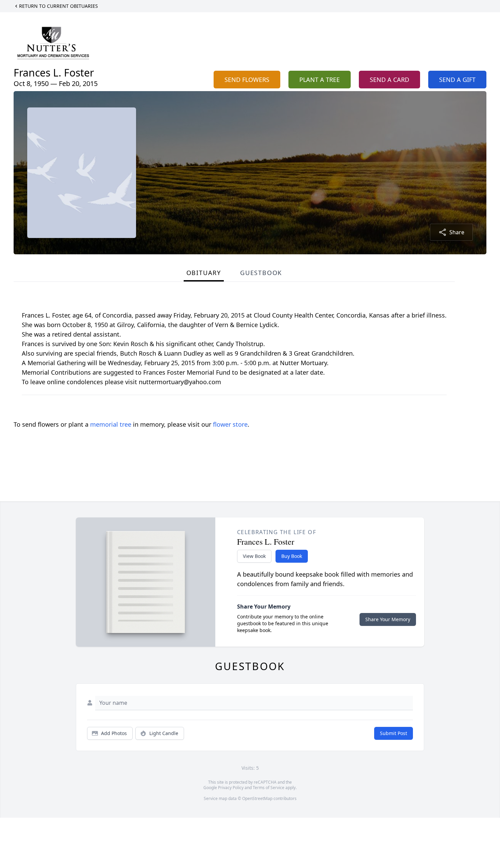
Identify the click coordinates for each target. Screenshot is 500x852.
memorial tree (110, 424)
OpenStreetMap (257, 798)
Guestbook (261, 273)
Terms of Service (268, 787)
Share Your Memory (387, 619)
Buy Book (291, 556)
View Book (254, 556)
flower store (230, 424)
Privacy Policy (231, 787)
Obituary (203, 273)
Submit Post (393, 733)
